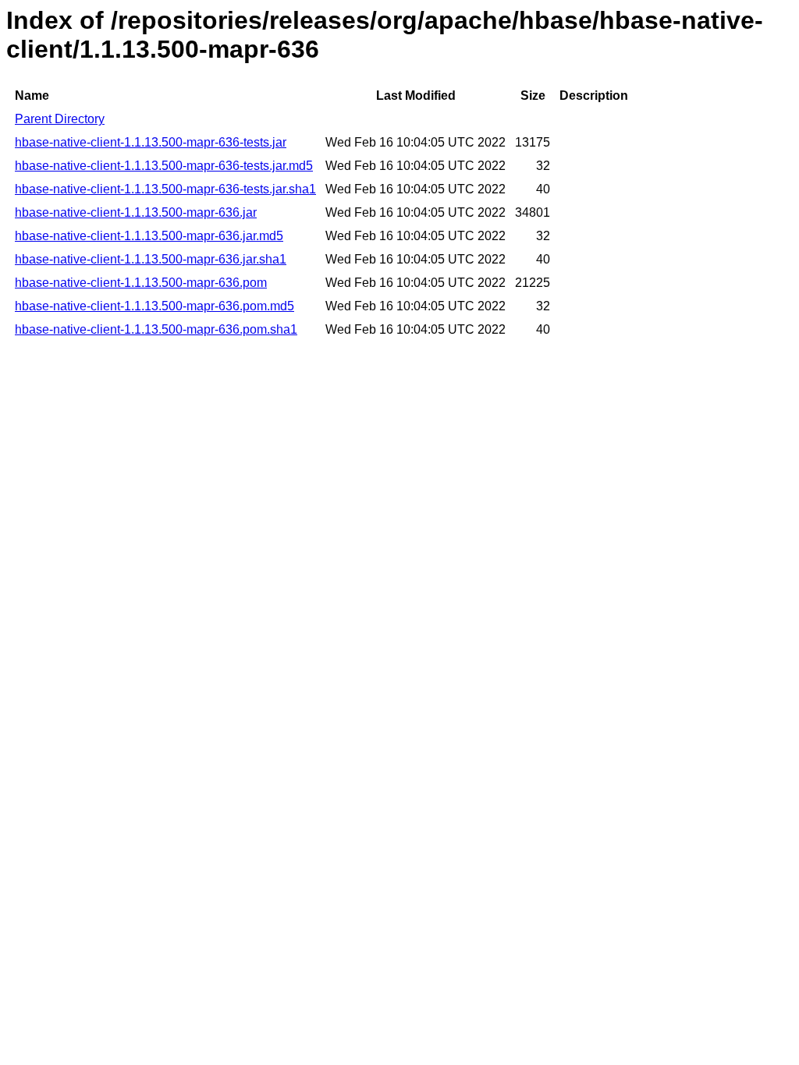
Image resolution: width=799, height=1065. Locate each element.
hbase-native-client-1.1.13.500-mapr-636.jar (136, 212)
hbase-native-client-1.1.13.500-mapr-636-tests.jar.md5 (164, 165)
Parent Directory (60, 119)
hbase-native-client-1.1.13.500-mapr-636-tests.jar (150, 142)
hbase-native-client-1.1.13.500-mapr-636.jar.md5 (149, 235)
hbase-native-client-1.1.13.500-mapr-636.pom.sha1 (156, 329)
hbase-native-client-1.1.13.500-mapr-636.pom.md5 (154, 306)
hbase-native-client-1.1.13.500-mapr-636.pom (141, 282)
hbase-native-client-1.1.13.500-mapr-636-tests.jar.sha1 (165, 189)
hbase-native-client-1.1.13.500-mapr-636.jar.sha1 (150, 259)
